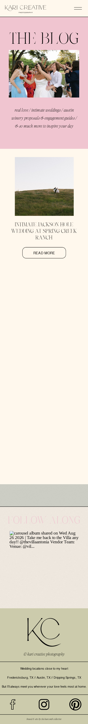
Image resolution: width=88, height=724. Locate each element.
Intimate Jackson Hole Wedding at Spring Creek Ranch (44, 231)
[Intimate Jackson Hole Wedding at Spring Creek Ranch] (44, 186)
